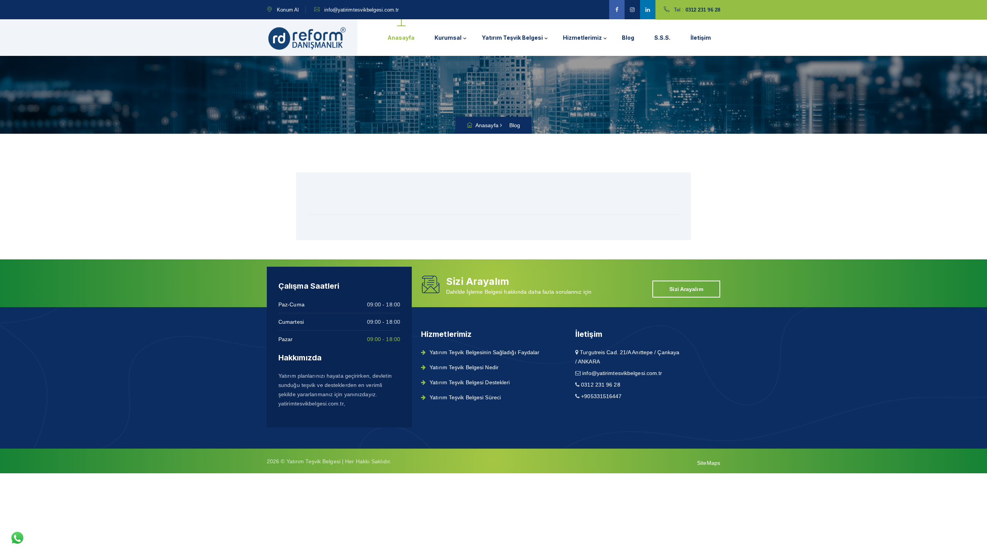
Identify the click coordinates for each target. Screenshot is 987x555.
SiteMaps (708, 463)
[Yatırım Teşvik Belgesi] (307, 37)
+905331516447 (601, 396)
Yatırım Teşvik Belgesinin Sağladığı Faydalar (484, 352)
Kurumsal (448, 37)
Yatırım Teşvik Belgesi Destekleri (469, 382)
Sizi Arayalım (686, 289)
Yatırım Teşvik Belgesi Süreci (465, 397)
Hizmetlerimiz (582, 37)
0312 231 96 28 (702, 10)
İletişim (701, 37)
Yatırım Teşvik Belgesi (512, 37)
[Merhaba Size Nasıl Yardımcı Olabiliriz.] (17, 537)
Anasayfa (400, 37)
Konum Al (288, 10)
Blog (628, 37)
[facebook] (617, 9)
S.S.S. (662, 37)
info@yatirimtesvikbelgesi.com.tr (361, 10)
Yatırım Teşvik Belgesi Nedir (464, 367)
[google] (647, 9)
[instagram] (632, 9)
